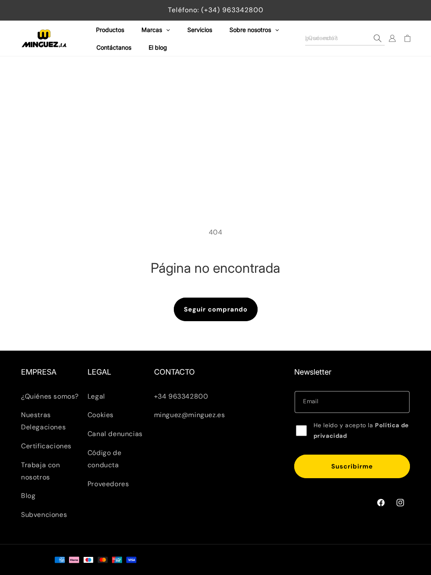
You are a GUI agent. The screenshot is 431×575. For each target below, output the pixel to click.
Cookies (101, 414)
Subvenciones (44, 514)
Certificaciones (46, 446)
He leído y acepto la (361, 430)
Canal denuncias (115, 433)
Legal (96, 396)
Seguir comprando (215, 309)
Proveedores (108, 483)
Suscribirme (352, 466)
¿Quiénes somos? (50, 396)
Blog (28, 495)
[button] (345, 38)
